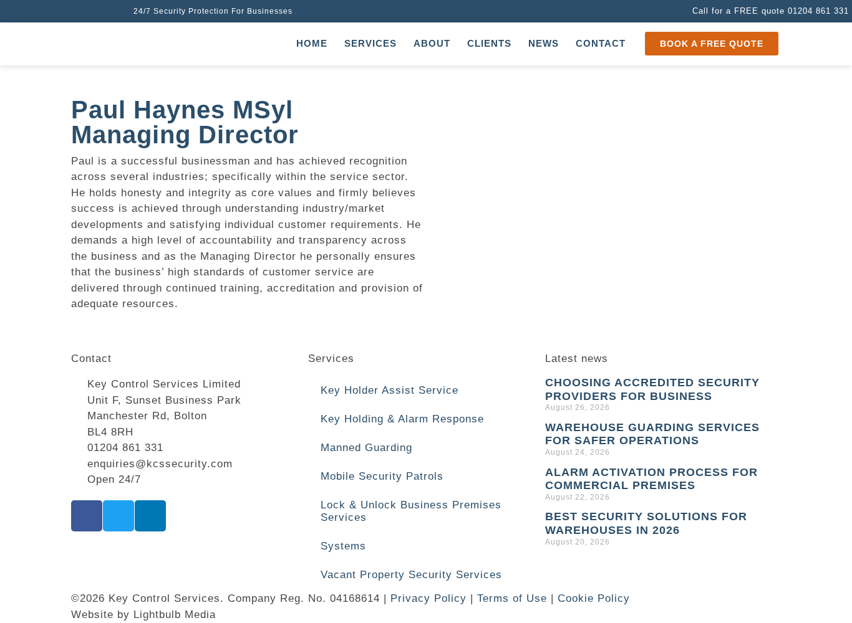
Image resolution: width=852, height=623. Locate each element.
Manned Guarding (366, 448)
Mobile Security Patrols (382, 476)
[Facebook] (86, 515)
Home (311, 43)
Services (370, 43)
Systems (343, 546)
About (432, 43)
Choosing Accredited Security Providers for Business (652, 389)
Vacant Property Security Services (411, 575)
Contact (601, 43)
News (543, 43)
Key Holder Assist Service (389, 390)
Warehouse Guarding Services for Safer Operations (652, 434)
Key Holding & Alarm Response (402, 419)
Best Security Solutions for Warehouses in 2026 (646, 523)
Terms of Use (512, 598)
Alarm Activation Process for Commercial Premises (651, 479)
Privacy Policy (428, 598)
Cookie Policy (594, 598)
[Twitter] (118, 515)
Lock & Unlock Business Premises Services (411, 511)
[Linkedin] (150, 515)
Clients (489, 43)
